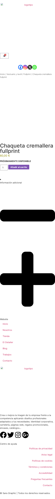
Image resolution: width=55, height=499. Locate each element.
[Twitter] (10, 435)
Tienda (6, 336)
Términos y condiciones (40, 467)
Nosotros (7, 330)
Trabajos (7, 354)
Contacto (7, 360)
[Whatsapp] (34, 67)
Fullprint (27, 74)
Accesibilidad (45, 473)
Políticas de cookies (42, 460)
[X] (30, 67)
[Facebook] (20, 67)
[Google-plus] (25, 435)
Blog (5, 348)
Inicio (2, 74)
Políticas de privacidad (40, 448)
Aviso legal (46, 454)
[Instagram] (25, 67)
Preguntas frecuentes (41, 479)
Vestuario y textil (14, 74)
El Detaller (8, 342)
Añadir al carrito (18, 167)
